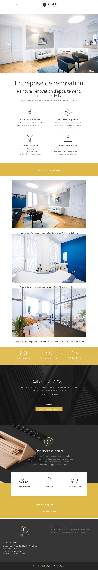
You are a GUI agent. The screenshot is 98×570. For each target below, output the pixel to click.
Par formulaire (74, 486)
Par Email (49, 486)
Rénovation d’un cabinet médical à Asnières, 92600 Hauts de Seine (49, 287)
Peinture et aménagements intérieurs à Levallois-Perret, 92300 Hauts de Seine (49, 341)
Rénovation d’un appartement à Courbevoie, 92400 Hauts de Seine (49, 232)
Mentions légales (59, 566)
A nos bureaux (23, 486)
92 (49, 101)
